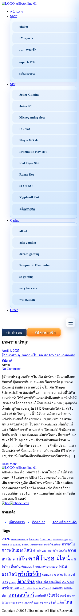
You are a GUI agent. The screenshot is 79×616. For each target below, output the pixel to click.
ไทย (68, 602)
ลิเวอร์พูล (26, 581)
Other (14, 310)
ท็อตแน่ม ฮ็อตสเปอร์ (33, 566)
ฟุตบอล (46, 574)
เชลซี (63, 595)
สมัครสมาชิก (45, 332)
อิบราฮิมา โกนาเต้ (42, 588)
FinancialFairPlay (19, 539)
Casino (14, 220)
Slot (12, 84)
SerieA (25, 545)
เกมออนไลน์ (21, 595)
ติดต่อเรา (38, 522)
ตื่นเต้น (15, 566)
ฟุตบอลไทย (57, 575)
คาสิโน (19, 558)
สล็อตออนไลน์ (52, 582)
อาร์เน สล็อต (26, 588)
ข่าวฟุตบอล (40, 550)
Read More (9, 464)
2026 (6, 539)
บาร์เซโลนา (52, 567)
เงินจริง (53, 595)
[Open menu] (70, 322)
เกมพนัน (57, 588)
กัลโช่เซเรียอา (54, 545)
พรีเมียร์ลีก (29, 574)
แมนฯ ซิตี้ (28, 603)
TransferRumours (38, 545)
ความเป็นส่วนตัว (64, 522)
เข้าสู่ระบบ (14, 332)
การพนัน (68, 544)
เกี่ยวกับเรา (17, 522)
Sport (13, 16)
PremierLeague (60, 539)
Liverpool (46, 539)
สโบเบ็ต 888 (68, 582)
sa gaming (15, 544)
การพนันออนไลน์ (17, 550)
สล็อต (39, 582)
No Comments (11, 369)
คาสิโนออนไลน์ (49, 558)
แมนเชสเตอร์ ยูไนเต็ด (49, 602)
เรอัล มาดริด (17, 603)
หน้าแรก (16, 11)
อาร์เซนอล (10, 588)
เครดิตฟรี (40, 595)
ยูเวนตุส (12, 582)
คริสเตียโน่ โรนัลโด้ (57, 551)
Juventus (34, 539)
